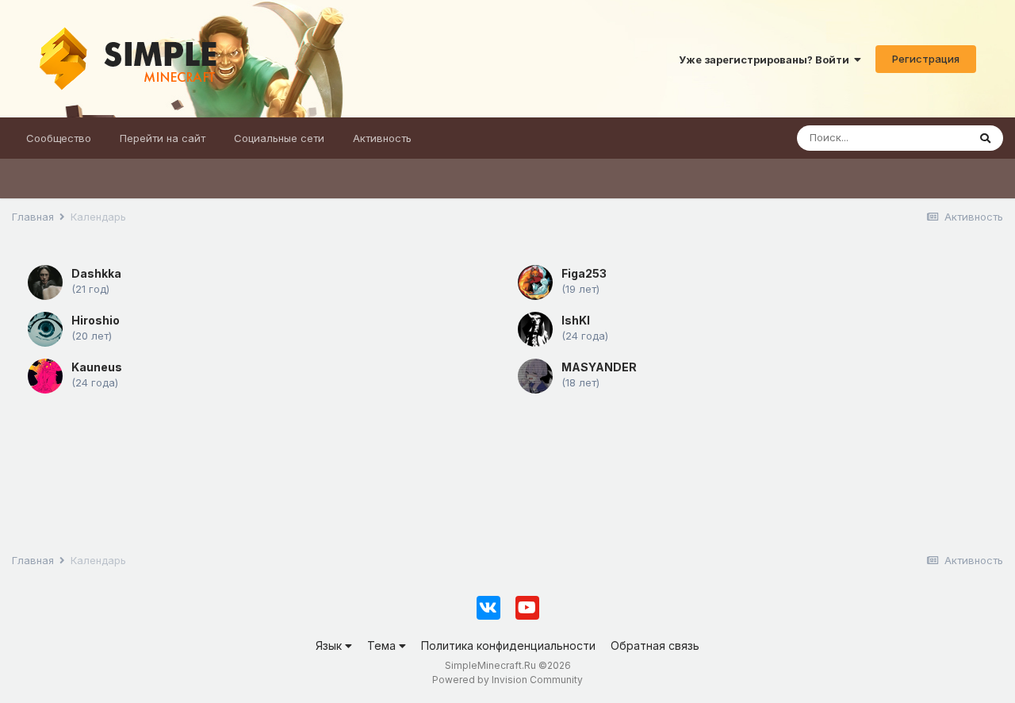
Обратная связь (655, 645)
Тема (383, 645)
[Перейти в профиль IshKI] (535, 329)
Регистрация (925, 58)
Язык (330, 645)
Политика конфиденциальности (508, 645)
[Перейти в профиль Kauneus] (45, 376)
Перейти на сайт (162, 138)
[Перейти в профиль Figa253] (535, 282)
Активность (382, 138)
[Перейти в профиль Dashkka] (45, 282)
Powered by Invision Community (507, 680)
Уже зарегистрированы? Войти (766, 59)
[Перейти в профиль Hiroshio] (45, 329)
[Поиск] (985, 138)
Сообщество (58, 138)
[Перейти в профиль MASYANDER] (535, 376)
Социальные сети (279, 138)
